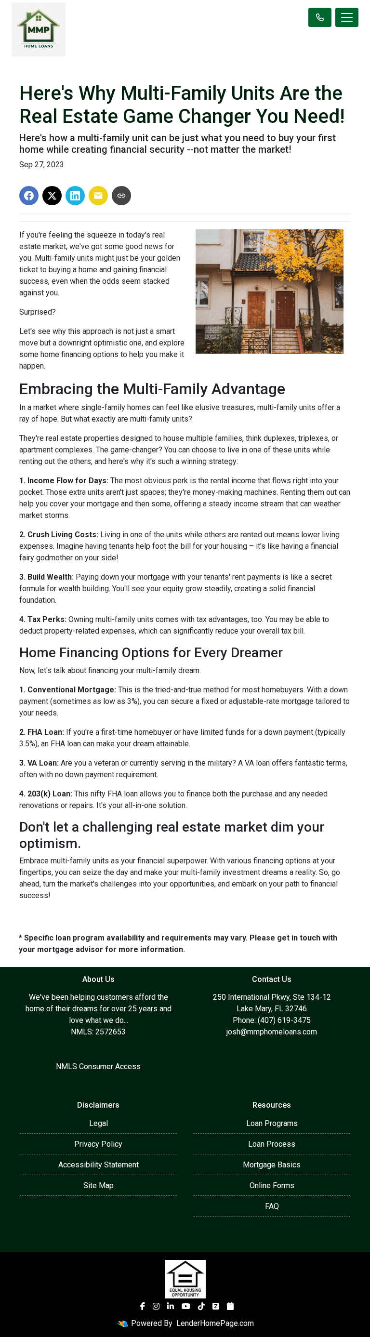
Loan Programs (272, 1123)
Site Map (98, 1185)
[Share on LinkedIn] (75, 195)
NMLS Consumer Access (98, 1066)
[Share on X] (52, 195)
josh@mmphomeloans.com (271, 1031)
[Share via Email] (98, 195)
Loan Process (271, 1144)
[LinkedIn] (170, 1306)
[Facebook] (142, 1306)
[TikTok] (201, 1306)
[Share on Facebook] (29, 195)
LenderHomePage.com (215, 1323)
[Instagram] (156, 1306)
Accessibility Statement (98, 1164)
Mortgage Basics (272, 1164)
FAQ (272, 1206)
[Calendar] (230, 1306)
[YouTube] (186, 1306)
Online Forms (272, 1185)
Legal (98, 1123)
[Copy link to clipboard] (121, 195)
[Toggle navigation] (346, 17)
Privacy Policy (98, 1144)
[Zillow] (215, 1306)
